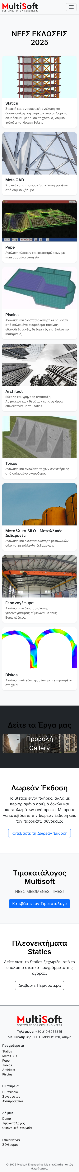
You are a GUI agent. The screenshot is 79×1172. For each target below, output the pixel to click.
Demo (6, 1118)
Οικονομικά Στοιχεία (17, 1128)
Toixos (7, 1065)
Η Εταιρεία (10, 1092)
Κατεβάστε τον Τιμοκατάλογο (39, 903)
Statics (7, 1051)
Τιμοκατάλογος (13, 1123)
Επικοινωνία (11, 1140)
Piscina (7, 1074)
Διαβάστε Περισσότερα (39, 985)
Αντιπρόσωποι (12, 1101)
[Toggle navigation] (71, 7)
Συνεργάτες (11, 1096)
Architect (8, 1070)
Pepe (6, 1060)
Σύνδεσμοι (10, 1145)
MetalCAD (9, 1056)
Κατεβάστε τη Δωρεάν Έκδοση (39, 833)
